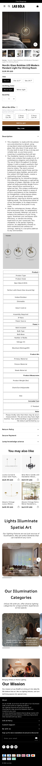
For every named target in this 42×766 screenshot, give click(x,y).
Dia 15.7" (17, 81)
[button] (4, 6)
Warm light (8, 90)
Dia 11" (6, 81)
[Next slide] (38, 559)
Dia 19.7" (28, 81)
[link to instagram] (11, 748)
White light (21, 90)
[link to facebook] (3, 748)
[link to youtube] (15, 748)
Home (4, 60)
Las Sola (9, 763)
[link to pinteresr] (7, 748)
